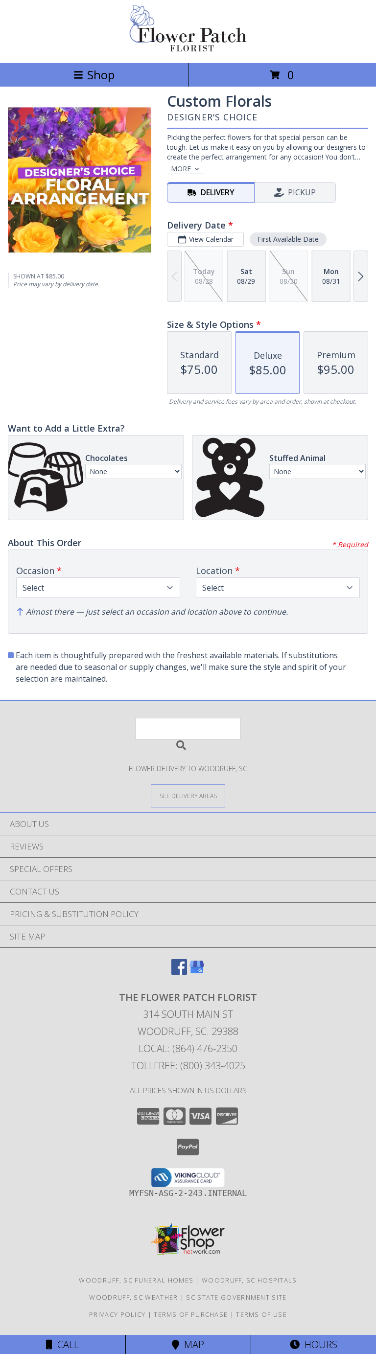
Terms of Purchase (191, 1314)
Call (65, 1344)
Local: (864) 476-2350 (188, 1048)
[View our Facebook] (179, 971)
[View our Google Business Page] (197, 971)
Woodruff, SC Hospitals (249, 1280)
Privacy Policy (117, 1314)
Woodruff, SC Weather (133, 1297)
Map (191, 1344)
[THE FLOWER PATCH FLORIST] (188, 48)
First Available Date (288, 239)
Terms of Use (261, 1314)
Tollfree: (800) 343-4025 (188, 1065)
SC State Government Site (236, 1297)
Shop (101, 75)
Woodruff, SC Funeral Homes (136, 1280)
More (181, 168)
